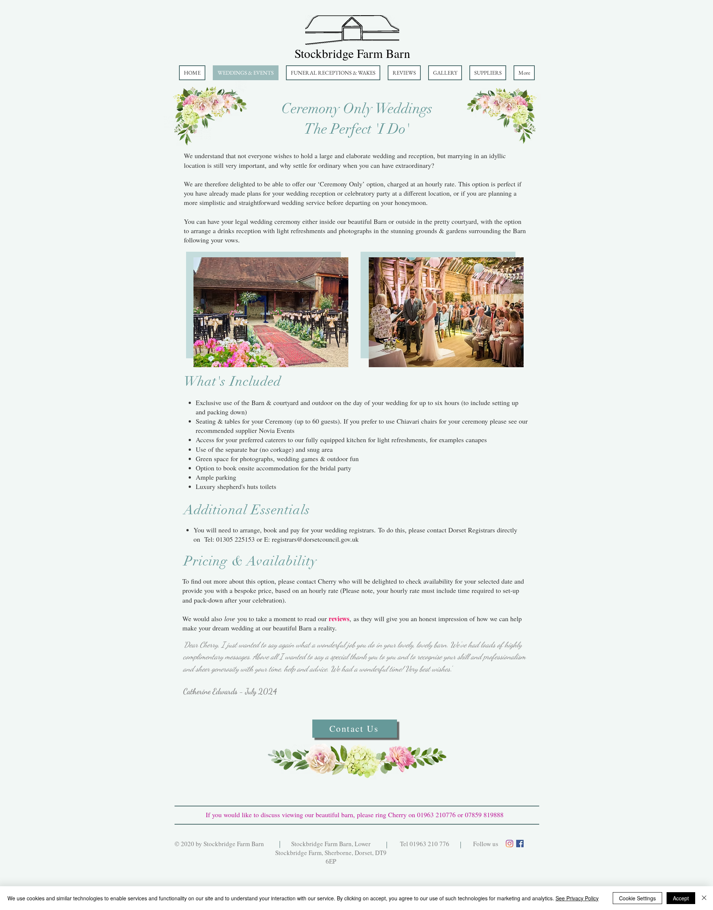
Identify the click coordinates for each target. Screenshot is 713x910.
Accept (681, 898)
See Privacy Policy (577, 898)
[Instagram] (509, 843)
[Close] (704, 898)
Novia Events (276, 430)
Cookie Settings (637, 898)
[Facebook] (520, 843)
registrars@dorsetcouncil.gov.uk (315, 539)
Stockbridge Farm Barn (352, 53)
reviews (339, 618)
